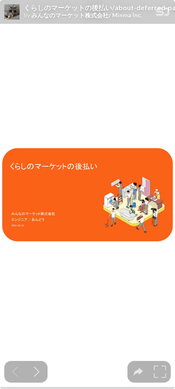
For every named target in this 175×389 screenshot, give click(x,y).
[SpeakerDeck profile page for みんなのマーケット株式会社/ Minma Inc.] (12, 12)
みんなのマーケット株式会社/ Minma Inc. (86, 15)
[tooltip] (138, 371)
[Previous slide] (15, 371)
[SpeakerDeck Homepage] (162, 13)
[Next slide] (36, 371)
